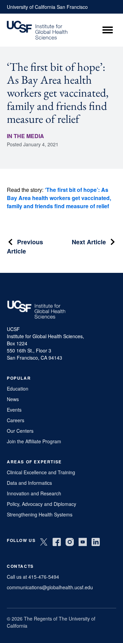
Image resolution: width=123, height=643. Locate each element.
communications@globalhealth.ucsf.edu (50, 587)
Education (17, 388)
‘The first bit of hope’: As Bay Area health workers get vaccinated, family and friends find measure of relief (59, 198)
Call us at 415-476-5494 (33, 576)
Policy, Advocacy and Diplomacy (41, 503)
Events (14, 409)
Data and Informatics (29, 482)
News (13, 399)
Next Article (89, 241)
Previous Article (25, 246)
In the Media (25, 136)
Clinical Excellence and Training (41, 472)
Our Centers (20, 430)
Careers (15, 420)
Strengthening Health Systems (39, 514)
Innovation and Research (34, 493)
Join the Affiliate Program (34, 441)
